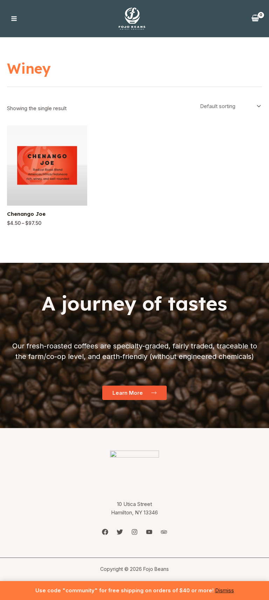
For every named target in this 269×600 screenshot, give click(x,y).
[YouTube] (149, 532)
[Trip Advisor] (164, 532)
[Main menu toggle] (14, 19)
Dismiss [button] (224, 590)
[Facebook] (105, 532)
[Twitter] (120, 532)
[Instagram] (134, 532)
